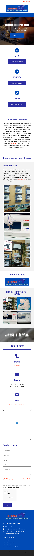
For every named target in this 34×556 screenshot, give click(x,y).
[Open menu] (17, 15)
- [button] (3, 413)
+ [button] (3, 410)
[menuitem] (14, 541)
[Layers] (30, 410)
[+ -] (17, 425)
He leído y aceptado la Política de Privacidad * (17, 479)
